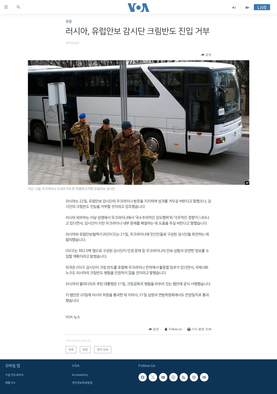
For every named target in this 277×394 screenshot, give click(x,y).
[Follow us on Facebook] (142, 377)
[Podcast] (194, 377)
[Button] (206, 55)
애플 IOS (10, 382)
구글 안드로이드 (14, 374)
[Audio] (234, 7)
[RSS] (184, 377)
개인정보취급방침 (82, 382)
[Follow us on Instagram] (173, 377)
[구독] (204, 377)
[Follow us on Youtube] (163, 377)
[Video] (247, 7)
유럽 (69, 21)
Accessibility (80, 374)
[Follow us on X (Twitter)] (153, 377)
